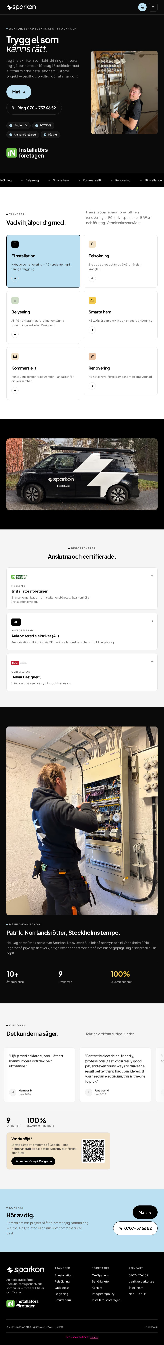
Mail (19, 91)
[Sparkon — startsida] (21, 7)
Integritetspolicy (103, 1293)
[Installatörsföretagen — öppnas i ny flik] (27, 153)
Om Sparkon (100, 1275)
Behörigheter (101, 1281)
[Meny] (153, 7)
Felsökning (62, 1281)
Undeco (94, 1337)
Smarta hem (63, 1300)
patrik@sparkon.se (141, 1281)
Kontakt (97, 1287)
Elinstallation (63, 1275)
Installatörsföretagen (106, 1300)
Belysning (61, 1293)
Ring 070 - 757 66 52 (36, 107)
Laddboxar (62, 1287)
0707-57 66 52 (138, 1228)
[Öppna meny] (153, 7)
